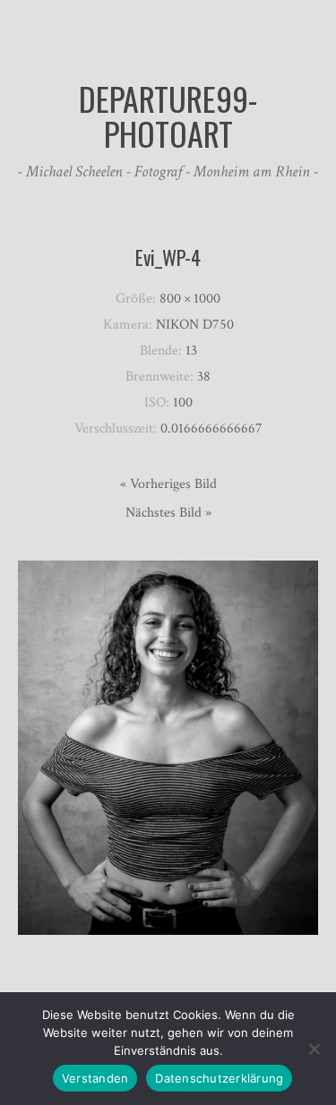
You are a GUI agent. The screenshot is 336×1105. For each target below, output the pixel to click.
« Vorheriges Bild (168, 484)
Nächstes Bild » (168, 512)
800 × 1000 (189, 298)
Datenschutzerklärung (219, 1078)
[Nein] (314, 1049)
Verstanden (95, 1078)
